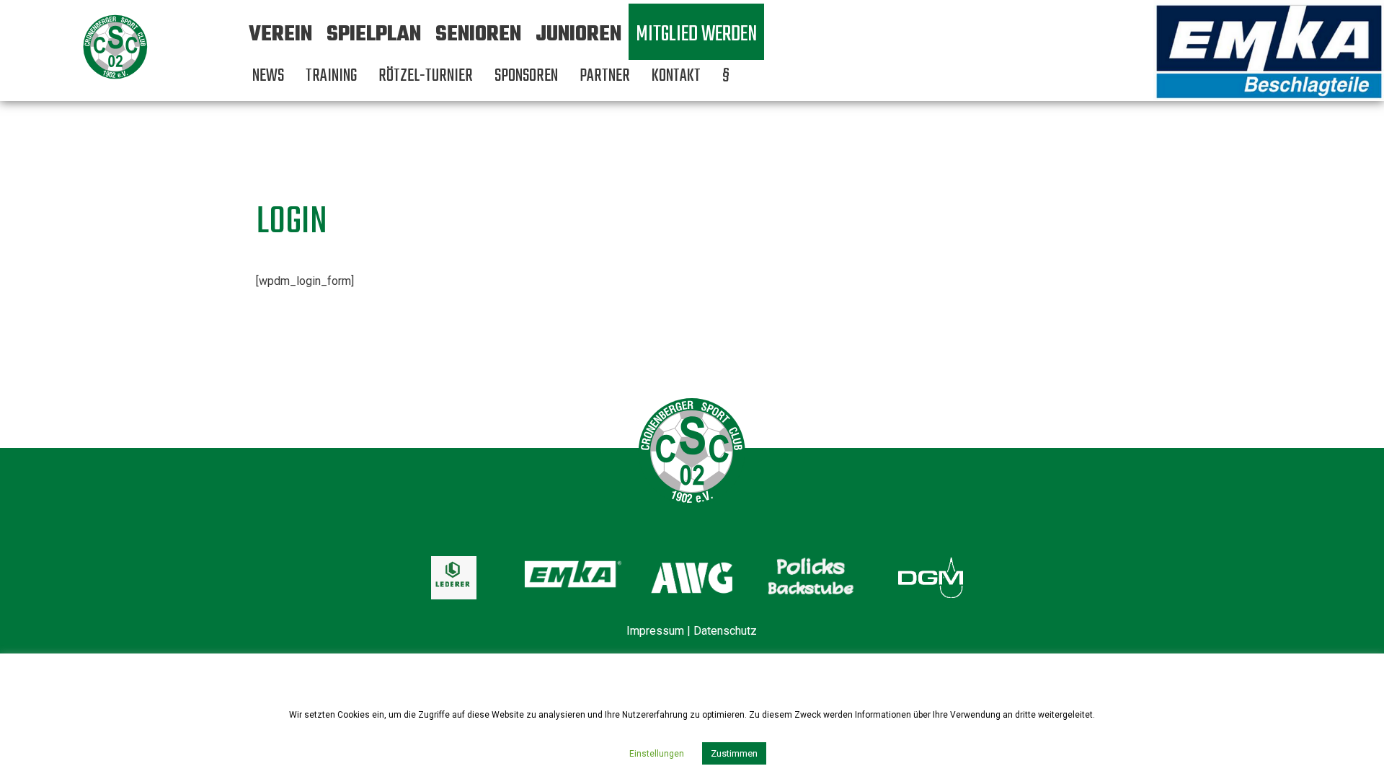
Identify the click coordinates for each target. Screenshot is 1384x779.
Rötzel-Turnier (425, 76)
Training (331, 76)
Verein (280, 34)
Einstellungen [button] (656, 754)
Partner (605, 76)
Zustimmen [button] (734, 753)
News (268, 76)
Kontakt (676, 76)
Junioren (578, 34)
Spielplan (374, 34)
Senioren (478, 34)
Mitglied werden (696, 34)
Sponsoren (526, 76)
